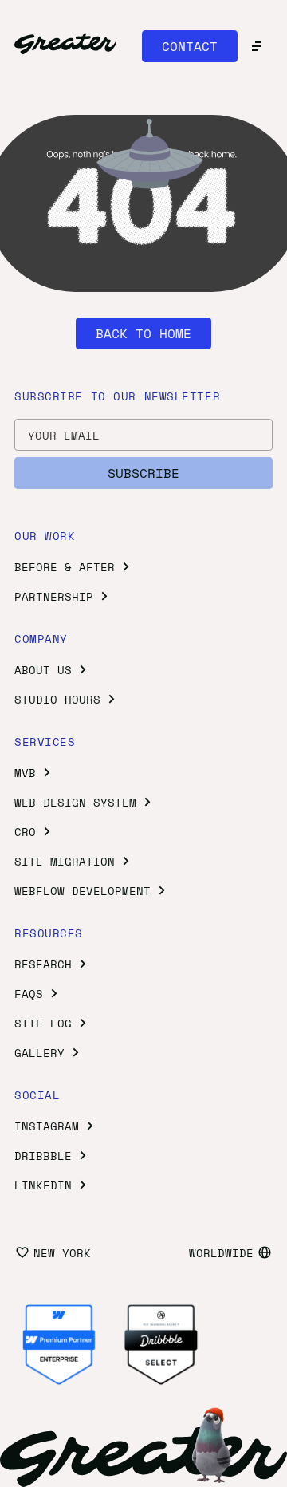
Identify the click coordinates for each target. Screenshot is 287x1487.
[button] (190, 46)
